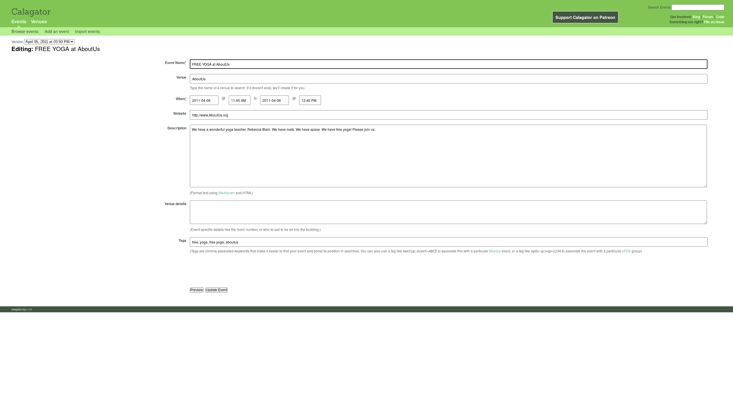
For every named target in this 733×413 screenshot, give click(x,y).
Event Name (175, 62)
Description (177, 127)
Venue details (175, 203)
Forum (708, 16)
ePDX (626, 250)
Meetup (495, 250)
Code (720, 16)
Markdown (226, 192)
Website (179, 113)
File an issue (714, 21)
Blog (696, 16)
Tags (182, 240)
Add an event (57, 31)
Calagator (30, 11)
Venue (181, 77)
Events (18, 21)
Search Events (659, 7)
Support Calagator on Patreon (585, 17)
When (181, 98)
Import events (87, 31)
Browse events (24, 31)
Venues (39, 21)
